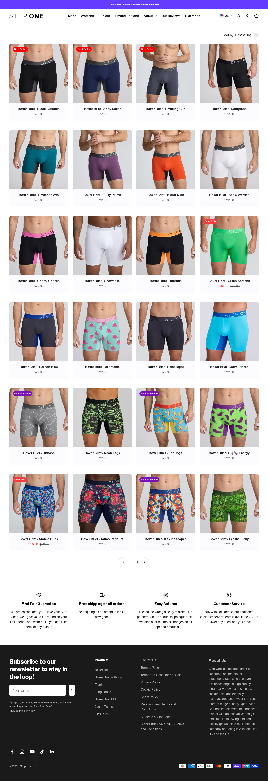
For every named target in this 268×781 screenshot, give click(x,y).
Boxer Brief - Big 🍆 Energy (229, 453)
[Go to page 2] (144, 562)
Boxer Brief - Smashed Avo (39, 195)
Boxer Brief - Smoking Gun (166, 109)
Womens (87, 16)
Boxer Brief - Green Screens (229, 281)
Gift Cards (102, 714)
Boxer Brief (102, 670)
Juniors (104, 16)
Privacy (30, 710)
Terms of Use (150, 667)
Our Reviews (170, 16)
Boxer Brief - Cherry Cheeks (39, 281)
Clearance (192, 16)
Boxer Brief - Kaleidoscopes (166, 539)
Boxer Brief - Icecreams (102, 367)
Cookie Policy (150, 689)
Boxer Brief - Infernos (166, 281)
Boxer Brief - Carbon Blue (39, 367)
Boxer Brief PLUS (107, 699)
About (148, 16)
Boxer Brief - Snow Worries (229, 195)
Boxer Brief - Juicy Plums (102, 195)
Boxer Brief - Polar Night (166, 367)
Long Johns (103, 692)
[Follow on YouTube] (32, 751)
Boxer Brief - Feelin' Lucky (229, 539)
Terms (19, 710)
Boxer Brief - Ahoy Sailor (102, 109)
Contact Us (148, 660)
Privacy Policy (150, 682)
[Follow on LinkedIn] (52, 751)
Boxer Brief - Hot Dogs (165, 453)
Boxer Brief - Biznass (39, 453)
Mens (72, 16)
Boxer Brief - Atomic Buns (38, 539)
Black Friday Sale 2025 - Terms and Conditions (162, 726)
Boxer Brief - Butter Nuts (166, 195)
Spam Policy (149, 697)
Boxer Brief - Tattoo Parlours (102, 539)
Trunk (99, 684)
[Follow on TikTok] (42, 751)
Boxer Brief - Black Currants (39, 109)
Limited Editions (127, 16)
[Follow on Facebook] (12, 751)
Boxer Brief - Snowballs (102, 281)
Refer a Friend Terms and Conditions (158, 707)
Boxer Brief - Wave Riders (229, 367)
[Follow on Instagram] (22, 751)
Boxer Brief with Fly (108, 677)
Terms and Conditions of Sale (161, 675)
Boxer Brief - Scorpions (229, 109)
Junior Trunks (104, 706)
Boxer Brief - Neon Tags (102, 453)
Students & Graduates (156, 716)
